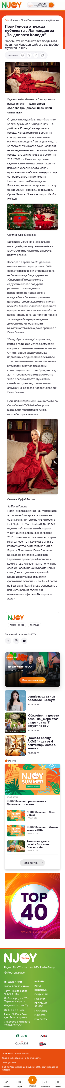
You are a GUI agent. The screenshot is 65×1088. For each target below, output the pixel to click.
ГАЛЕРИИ (39, 999)
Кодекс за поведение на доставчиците (21, 1058)
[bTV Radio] (21, 1035)
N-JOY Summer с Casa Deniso (41, 813)
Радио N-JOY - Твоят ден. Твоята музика (16, 1016)
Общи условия (9, 1062)
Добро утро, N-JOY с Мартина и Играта (16, 1000)
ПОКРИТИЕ (40, 1010)
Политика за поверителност (15, 1053)
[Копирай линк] (42, 55)
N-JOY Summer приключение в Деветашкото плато (26, 803)
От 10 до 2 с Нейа (14, 1010)
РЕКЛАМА (40, 1015)
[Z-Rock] (43, 1043)
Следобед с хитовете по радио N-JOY (17, 1023)
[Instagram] (16, 641)
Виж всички (31, 862)
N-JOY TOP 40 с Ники (16, 986)
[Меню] (59, 5)
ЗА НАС (38, 1006)
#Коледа (34, 625)
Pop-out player (16, 972)
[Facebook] (22, 55)
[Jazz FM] (43, 1035)
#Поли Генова (17, 625)
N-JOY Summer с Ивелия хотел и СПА (42, 829)
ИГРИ (37, 985)
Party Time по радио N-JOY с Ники (15, 992)
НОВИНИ (39, 981)
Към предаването (32, 680)
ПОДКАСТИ (41, 994)
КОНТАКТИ (40, 1019)
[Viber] (36, 55)
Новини (14, 20)
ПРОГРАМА (40, 1003)
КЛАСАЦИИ (40, 990)
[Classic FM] (21, 1043)
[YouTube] (24, 641)
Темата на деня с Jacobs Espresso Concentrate (38, 844)
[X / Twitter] (29, 55)
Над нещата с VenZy (16, 1005)
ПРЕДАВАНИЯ (13, 981)
